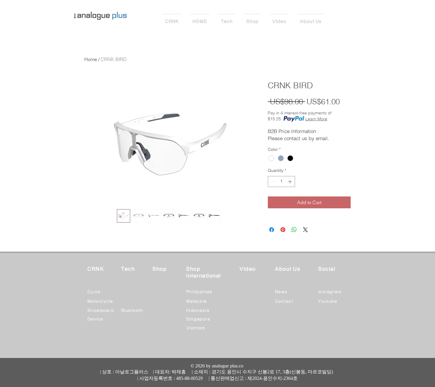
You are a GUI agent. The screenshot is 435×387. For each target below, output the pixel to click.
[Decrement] (272, 181)
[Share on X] (305, 229)
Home (90, 59)
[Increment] (290, 181)
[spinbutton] (281, 181)
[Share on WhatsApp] (294, 229)
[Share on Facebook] (271, 229)
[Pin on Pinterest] (282, 229)
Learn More (316, 118)
